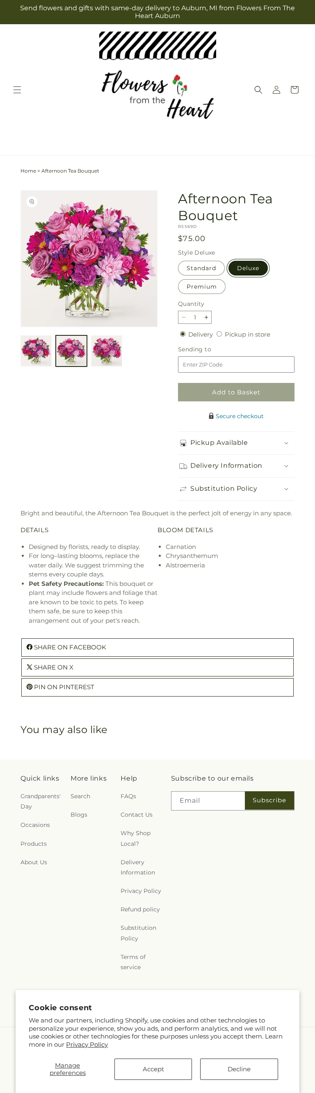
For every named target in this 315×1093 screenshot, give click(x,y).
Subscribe (269, 800)
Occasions (35, 825)
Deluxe (248, 268)
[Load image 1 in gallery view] (36, 351)
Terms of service (133, 962)
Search (80, 796)
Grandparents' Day (41, 801)
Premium (202, 286)
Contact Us (137, 814)
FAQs (128, 796)
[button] (17, 90)
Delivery (201, 334)
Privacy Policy (87, 1044)
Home (28, 171)
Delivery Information (138, 867)
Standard (201, 268)
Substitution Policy (138, 933)
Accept (153, 1069)
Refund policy (140, 909)
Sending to (207, 349)
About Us (34, 862)
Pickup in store (247, 334)
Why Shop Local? (136, 838)
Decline (239, 1069)
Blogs (79, 814)
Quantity (191, 303)
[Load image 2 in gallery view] (71, 351)
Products (34, 843)
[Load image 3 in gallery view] (106, 351)
